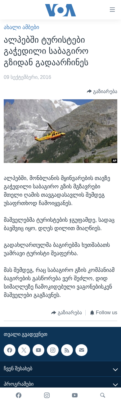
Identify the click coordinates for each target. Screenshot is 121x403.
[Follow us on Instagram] (53, 350)
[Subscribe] (81, 350)
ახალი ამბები (21, 27)
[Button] (102, 91)
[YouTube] (74, 395)
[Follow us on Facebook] (10, 350)
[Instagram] (46, 395)
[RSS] (67, 350)
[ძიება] (102, 395)
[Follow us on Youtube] (38, 350)
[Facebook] (18, 395)
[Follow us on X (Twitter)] (24, 350)
